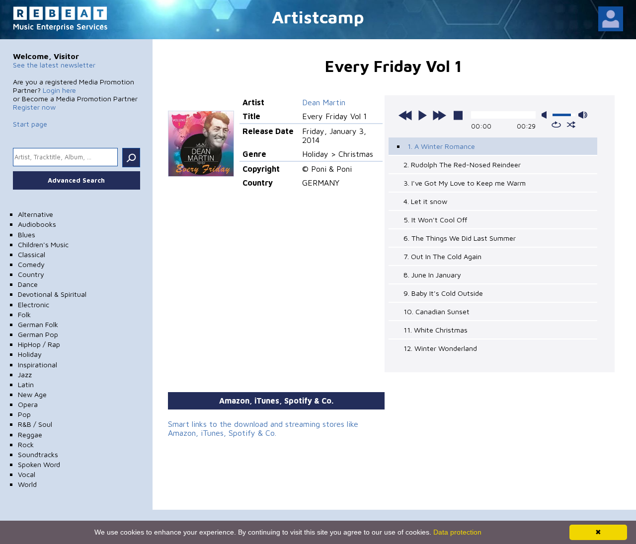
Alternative (35, 214)
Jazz (25, 374)
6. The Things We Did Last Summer (459, 238)
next (439, 115)
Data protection (457, 532)
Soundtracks (38, 454)
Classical (31, 254)
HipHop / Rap (39, 344)
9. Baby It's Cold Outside (443, 293)
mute (546, 115)
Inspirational (37, 364)
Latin (26, 384)
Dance (28, 284)
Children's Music (43, 244)
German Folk (38, 324)
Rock (26, 444)
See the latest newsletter (54, 65)
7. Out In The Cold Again (442, 256)
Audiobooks (37, 224)
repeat (556, 124)
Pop (24, 414)
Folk (24, 314)
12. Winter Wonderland (440, 348)
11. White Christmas (435, 330)
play (422, 115)
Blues (26, 234)
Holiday (30, 354)
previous (405, 115)
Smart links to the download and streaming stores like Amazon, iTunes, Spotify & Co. (263, 428)
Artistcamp (318, 16)
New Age (32, 394)
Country (31, 274)
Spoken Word (39, 464)
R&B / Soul (35, 424)
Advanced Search (76, 180)
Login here (59, 90)
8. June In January (432, 275)
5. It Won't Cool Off (435, 219)
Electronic (33, 304)
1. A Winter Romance (441, 146)
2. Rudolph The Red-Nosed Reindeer (462, 164)
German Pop (38, 334)
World (27, 484)
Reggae (30, 434)
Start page (30, 124)
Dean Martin (323, 102)
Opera (28, 404)
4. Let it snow (425, 201)
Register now (34, 107)
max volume (582, 115)
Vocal (26, 474)
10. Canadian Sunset (436, 311)
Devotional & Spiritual (52, 294)
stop (458, 115)
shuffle (571, 124)
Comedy (31, 264)
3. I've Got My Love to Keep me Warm (464, 183)
